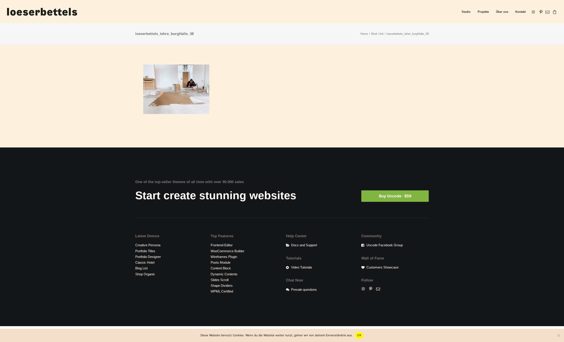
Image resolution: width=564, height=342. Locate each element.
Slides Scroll (219, 280)
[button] (534, 12)
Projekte (483, 11)
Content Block (221, 268)
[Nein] (558, 335)
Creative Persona (147, 245)
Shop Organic (145, 274)
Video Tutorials (301, 267)
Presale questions (304, 289)
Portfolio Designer (148, 257)
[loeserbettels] (42, 12)
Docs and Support (304, 245)
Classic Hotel (144, 262)
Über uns (502, 11)
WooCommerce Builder (227, 251)
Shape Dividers (222, 285)
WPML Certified (222, 291)
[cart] (554, 12)
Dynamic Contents (224, 274)
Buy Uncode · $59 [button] (395, 196)
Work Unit (377, 33)
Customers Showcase (382, 267)
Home (364, 33)
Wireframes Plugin (224, 257)
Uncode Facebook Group (384, 245)
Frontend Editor (222, 245)
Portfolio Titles (145, 251)
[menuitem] (466, 12)
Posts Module (220, 262)
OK (359, 335)
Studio (466, 11)
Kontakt (520, 11)
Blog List (141, 268)
